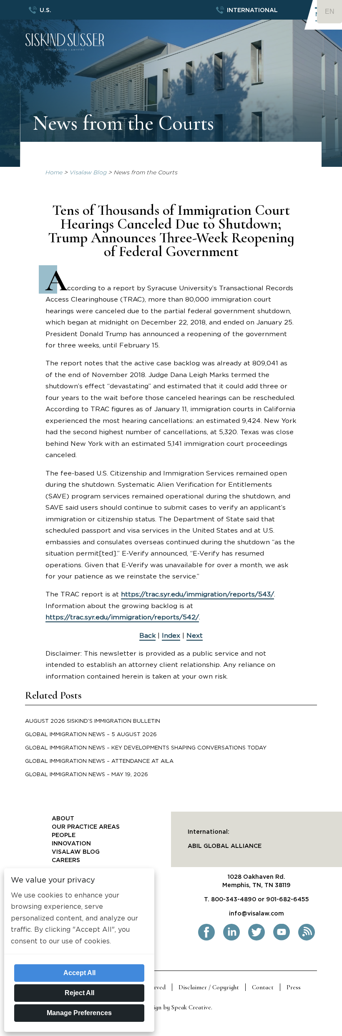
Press (294, 987)
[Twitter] (256, 939)
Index (171, 635)
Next (194, 635)
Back (147, 635)
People (63, 835)
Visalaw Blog (88, 173)
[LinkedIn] (231, 939)
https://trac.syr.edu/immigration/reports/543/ (197, 594)
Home (54, 173)
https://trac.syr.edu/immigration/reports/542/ (122, 617)
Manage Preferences (79, 1012)
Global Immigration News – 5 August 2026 (91, 734)
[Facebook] (206, 939)
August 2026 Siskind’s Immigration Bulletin (92, 721)
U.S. (45, 10)
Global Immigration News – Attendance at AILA (99, 761)
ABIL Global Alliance (225, 846)
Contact (263, 987)
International (252, 10)
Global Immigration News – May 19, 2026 (86, 774)
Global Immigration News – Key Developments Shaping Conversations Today (146, 748)
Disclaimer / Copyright (209, 987)
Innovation (71, 844)
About (63, 819)
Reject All (79, 992)
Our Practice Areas (86, 827)
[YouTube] (281, 939)
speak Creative (191, 1007)
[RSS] (306, 939)
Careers (66, 860)
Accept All (79, 972)
